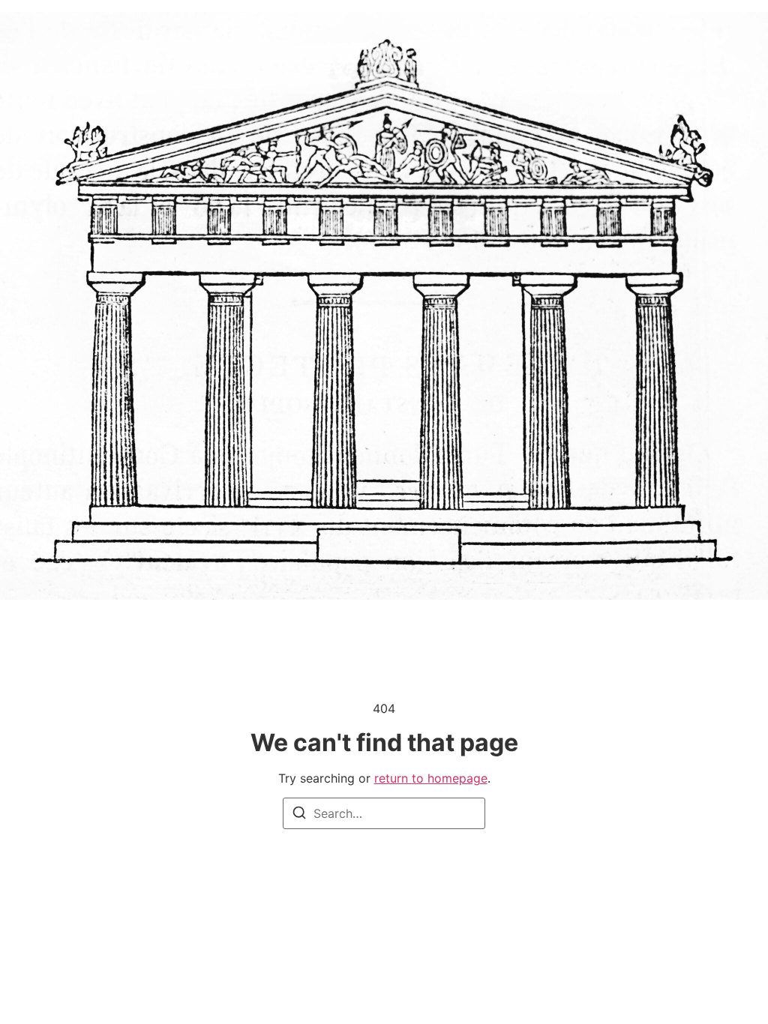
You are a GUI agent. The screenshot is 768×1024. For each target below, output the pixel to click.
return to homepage (431, 778)
